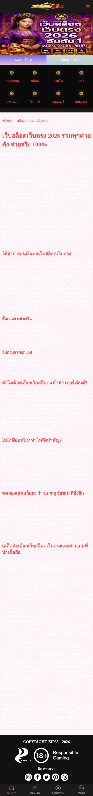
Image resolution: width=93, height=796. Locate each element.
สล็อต (35, 81)
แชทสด (81, 793)
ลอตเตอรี (58, 101)
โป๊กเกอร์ (35, 101)
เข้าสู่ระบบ (70, 60)
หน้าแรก (11, 793)
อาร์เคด (11, 101)
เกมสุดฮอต (12, 81)
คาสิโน (58, 81)
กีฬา (81, 81)
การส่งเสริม (58, 793)
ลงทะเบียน (23, 60)
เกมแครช (81, 101)
